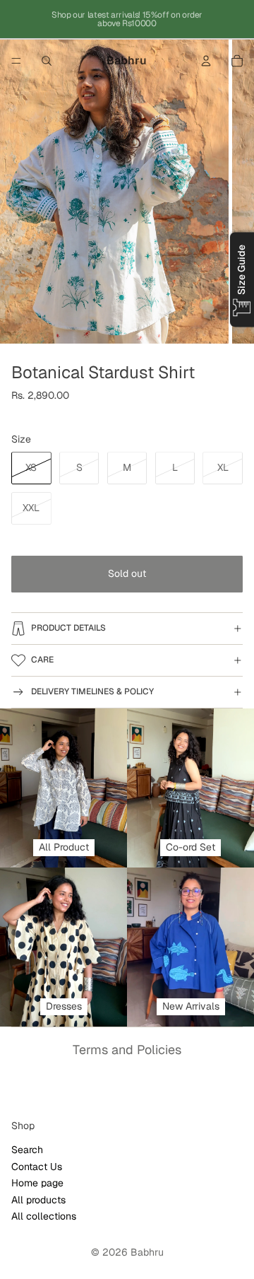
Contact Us (36, 1166)
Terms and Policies (127, 1049)
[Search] (46, 60)
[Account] (206, 60)
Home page (37, 1182)
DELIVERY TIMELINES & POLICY (92, 691)
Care (42, 659)
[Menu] (16, 61)
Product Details (68, 627)
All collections (43, 1216)
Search (27, 1149)
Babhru (147, 1252)
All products (38, 1199)
